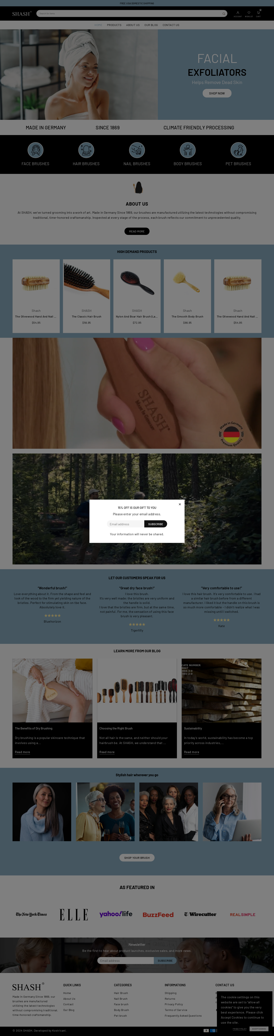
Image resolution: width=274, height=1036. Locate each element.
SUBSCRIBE (155, 524)
